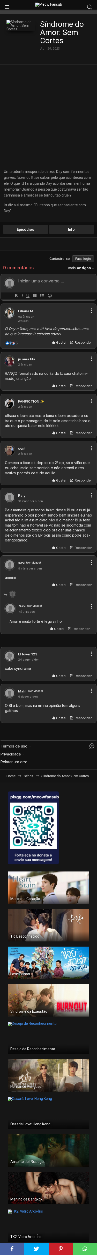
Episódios (25, 229)
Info (71, 229)
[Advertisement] (48, 116)
